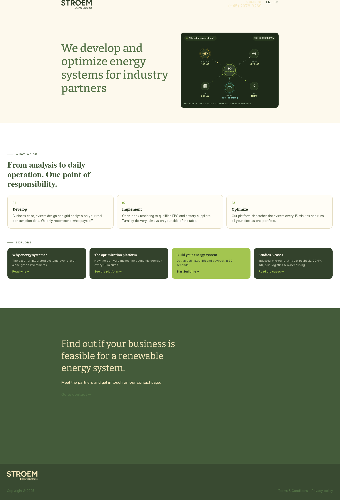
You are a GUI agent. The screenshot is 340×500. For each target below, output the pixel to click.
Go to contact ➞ (76, 394)
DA (277, 1)
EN (268, 1)
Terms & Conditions (293, 491)
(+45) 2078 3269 (245, 5)
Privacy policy (322, 491)
